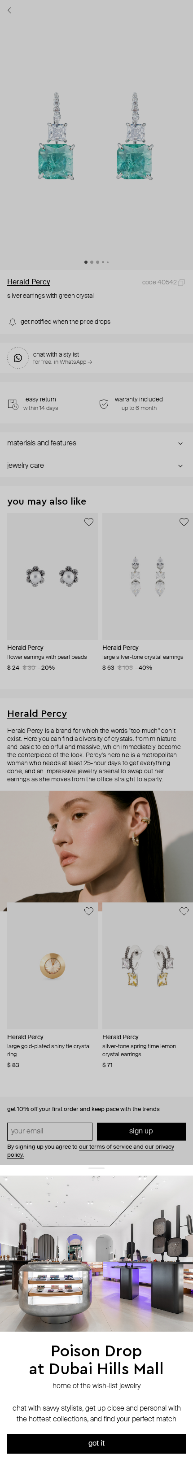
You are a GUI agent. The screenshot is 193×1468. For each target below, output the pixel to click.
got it (96, 1443)
